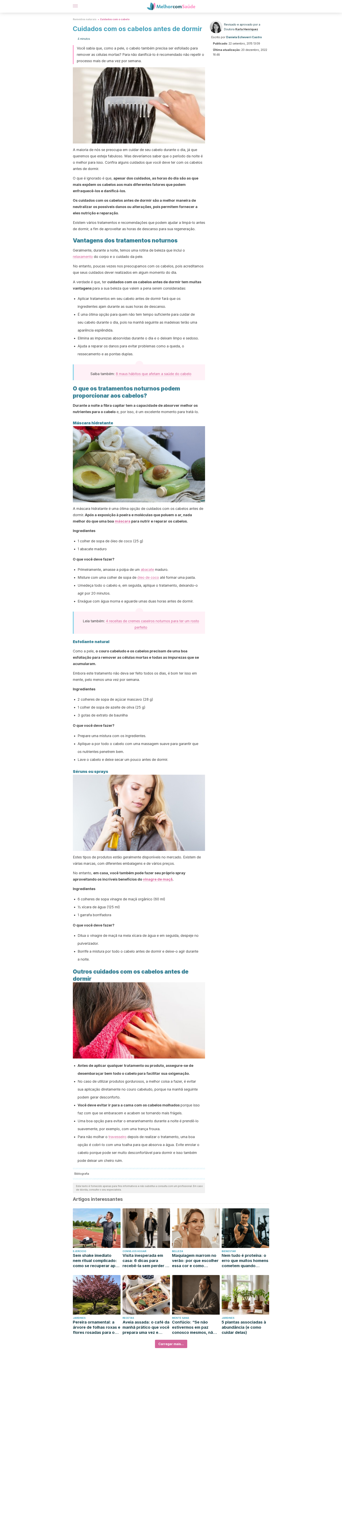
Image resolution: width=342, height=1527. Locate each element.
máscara (122, 521)
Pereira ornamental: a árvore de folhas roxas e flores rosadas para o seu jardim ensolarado (96, 1327)
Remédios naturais (84, 19)
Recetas (128, 1317)
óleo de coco (148, 577)
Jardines (79, 1317)
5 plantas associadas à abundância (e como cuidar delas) (244, 1327)
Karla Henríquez (246, 29)
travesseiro (117, 1137)
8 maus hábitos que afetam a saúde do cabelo (153, 374)
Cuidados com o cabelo (114, 19)
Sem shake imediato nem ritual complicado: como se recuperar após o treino (96, 1260)
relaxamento (83, 257)
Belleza (177, 1251)
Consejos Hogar (134, 1251)
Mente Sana (180, 1317)
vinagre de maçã (158, 879)
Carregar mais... (171, 1344)
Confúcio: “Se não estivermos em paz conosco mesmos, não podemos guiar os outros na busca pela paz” (194, 1327)
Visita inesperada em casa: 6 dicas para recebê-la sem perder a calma (145, 1260)
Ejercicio (79, 1251)
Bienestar (229, 1251)
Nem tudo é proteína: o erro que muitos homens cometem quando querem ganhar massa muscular (245, 1260)
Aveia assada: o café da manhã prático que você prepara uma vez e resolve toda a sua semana (146, 1327)
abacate (147, 569)
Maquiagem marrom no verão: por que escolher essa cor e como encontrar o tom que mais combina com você (195, 1260)
